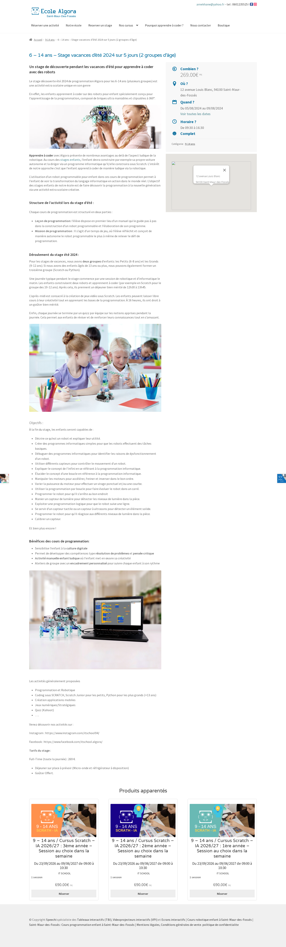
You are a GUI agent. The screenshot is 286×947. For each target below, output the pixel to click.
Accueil (38, 39)
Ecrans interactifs (173, 920)
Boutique (224, 25)
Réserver (64, 893)
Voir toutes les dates (195, 114)
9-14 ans (50, 39)
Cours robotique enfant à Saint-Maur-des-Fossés (219, 920)
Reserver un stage (100, 25)
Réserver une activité (45, 25)
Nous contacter (200, 25)
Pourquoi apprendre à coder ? (164, 25)
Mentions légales (148, 925)
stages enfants (70, 160)
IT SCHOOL (64, 873)
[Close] (224, 170)
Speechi (51, 920)
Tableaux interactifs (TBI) (94, 920)
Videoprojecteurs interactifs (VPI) (135, 920)
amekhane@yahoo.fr (211, 4)
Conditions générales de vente (181, 925)
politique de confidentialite (220, 925)
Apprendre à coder (41, 155)
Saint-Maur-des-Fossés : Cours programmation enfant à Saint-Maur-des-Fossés (81, 925)
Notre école (74, 25)
